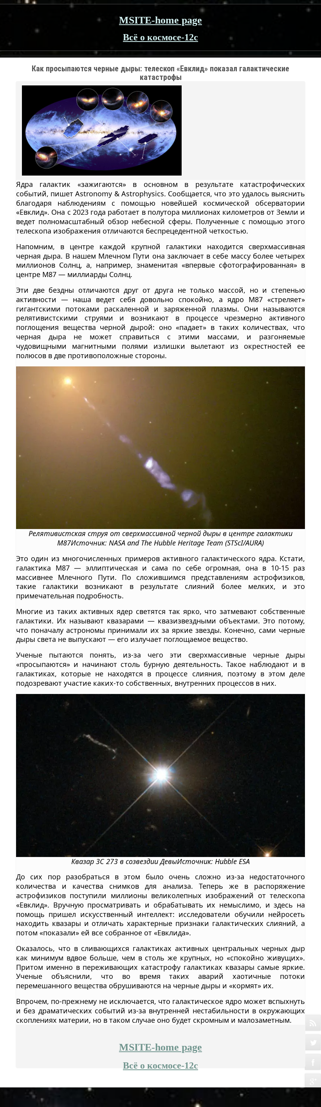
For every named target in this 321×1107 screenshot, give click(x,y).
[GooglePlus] (313, 1081)
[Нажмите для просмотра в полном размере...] (160, 447)
